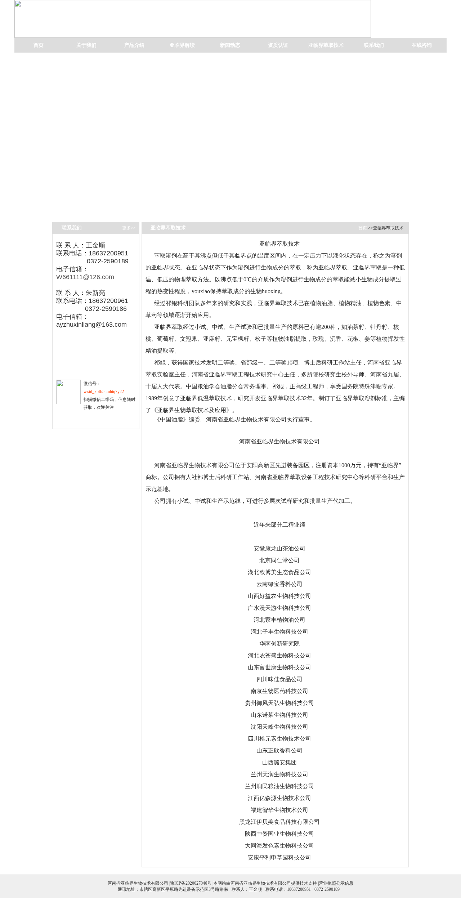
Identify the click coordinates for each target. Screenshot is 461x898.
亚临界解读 (182, 45)
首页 (38, 45)
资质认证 (278, 45)
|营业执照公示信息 (335, 883)
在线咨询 (422, 45)
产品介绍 (134, 45)
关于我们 (86, 45)
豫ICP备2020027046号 (190, 883)
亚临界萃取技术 (326, 45)
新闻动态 (230, 45)
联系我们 (374, 45)
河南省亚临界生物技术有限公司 (260, 883)
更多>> (129, 228)
